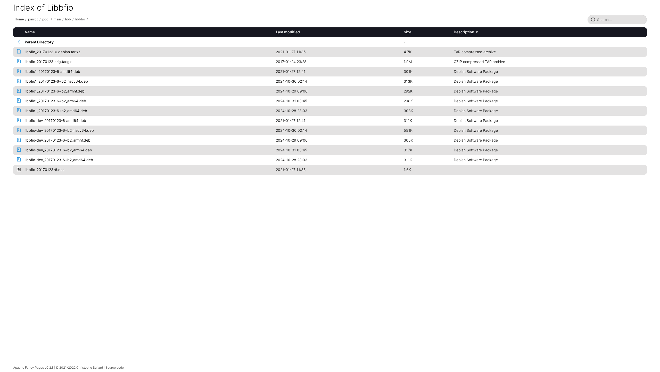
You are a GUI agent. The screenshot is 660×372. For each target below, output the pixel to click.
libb (68, 19)
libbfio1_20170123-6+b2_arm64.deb (55, 101)
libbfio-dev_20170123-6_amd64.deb (55, 120)
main (57, 19)
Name (30, 32)
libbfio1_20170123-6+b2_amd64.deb (56, 111)
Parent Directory (39, 42)
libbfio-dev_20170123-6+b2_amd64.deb (59, 160)
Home (19, 19)
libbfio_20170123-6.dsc (44, 169)
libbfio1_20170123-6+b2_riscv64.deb (56, 81)
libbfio (80, 19)
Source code (114, 367)
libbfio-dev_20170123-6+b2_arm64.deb (58, 150)
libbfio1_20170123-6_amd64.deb (52, 71)
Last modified (288, 32)
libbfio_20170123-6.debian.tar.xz (52, 52)
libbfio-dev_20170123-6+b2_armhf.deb (57, 140)
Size (407, 32)
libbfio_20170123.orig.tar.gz (48, 61)
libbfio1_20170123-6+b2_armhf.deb (55, 91)
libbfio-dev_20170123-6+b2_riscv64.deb (59, 130)
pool (45, 19)
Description (464, 32)
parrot (33, 19)
